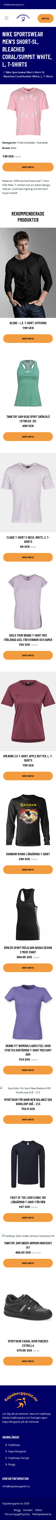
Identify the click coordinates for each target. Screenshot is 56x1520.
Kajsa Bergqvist (17, 1451)
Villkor (38, 1510)
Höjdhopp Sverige (18, 1458)
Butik (45, 18)
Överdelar (42, 142)
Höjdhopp (14, 1445)
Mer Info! (28, 167)
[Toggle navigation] (6, 18)
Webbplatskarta (41, 1514)
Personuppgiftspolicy (17, 1514)
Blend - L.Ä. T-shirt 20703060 (28, 323)
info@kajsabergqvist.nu (14, 4)
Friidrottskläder (26, 142)
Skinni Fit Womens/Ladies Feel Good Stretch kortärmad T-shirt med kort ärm (28, 1050)
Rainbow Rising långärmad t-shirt (28, 854)
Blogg (11, 1464)
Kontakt (28, 1510)
